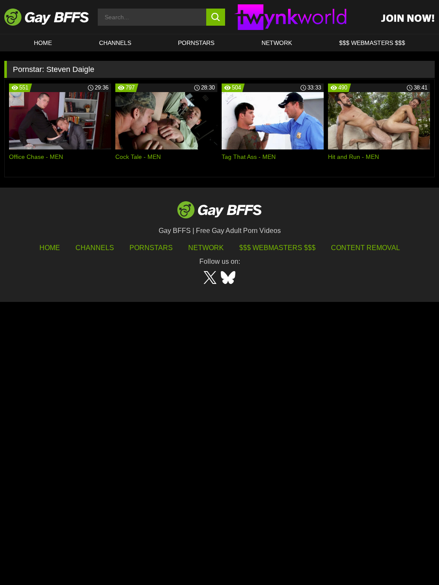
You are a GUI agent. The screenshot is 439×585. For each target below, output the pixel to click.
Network (277, 42)
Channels (94, 247)
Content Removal (365, 247)
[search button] (216, 17)
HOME (43, 42)
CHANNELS (115, 42)
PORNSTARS (196, 42)
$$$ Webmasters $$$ (372, 42)
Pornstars (151, 247)
